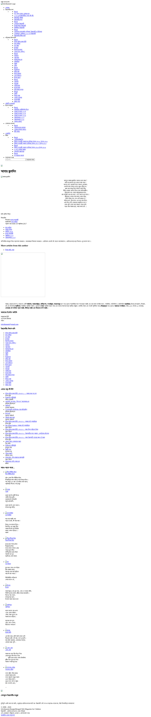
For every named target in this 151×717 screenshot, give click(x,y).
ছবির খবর (7, 359)
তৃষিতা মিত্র (8, 229)
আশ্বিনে (7, 607)
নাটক (6, 355)
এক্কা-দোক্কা (9, 381)
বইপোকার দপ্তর (9, 375)
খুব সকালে (8, 564)
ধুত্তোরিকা (8, 515)
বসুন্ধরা (7, 369)
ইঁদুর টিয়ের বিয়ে (9, 540)
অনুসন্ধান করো (9, 157)
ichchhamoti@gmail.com (9, 324)
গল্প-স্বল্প (7, 337)
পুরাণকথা (7, 347)
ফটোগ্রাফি (8, 383)
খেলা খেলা (8, 650)
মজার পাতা (8, 385)
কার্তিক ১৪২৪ (9, 231)
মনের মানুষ (8, 373)
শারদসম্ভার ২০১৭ (10, 237)
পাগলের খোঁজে (9, 669)
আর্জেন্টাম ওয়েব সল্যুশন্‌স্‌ (8, 715)
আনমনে (7, 345)
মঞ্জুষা (6, 353)
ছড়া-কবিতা (14, 222)
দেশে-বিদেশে (8, 363)
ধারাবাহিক (8, 351)
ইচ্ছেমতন (8, 357)
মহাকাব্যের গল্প (9, 349)
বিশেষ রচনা (8, 365)
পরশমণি (7, 367)
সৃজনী (6, 377)
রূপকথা (7, 339)
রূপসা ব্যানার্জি (14, 220)
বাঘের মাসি (8, 632)
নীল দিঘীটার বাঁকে (10, 474)
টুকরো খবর (8, 379)
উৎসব (7, 587)
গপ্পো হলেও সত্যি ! (10, 343)
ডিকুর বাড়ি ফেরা (9, 250)
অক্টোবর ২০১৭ (9, 235)
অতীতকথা (8, 371)
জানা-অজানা (8, 361)
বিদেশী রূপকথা (9, 341)
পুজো (6, 491)
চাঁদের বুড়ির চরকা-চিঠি (11, 333)
